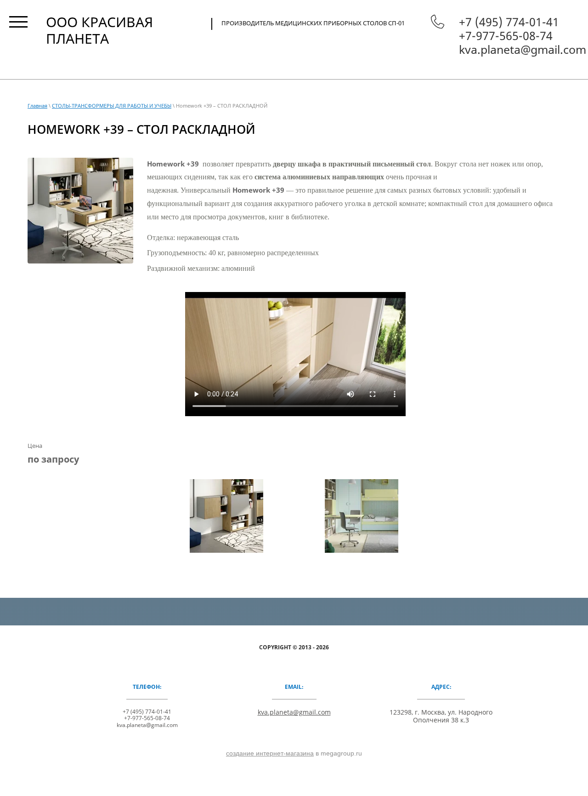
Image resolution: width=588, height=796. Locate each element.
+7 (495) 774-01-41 (509, 21)
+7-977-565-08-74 (506, 35)
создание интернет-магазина (270, 753)
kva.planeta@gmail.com (522, 49)
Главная (37, 105)
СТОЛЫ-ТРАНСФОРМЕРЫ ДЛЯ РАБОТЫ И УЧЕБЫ (111, 105)
